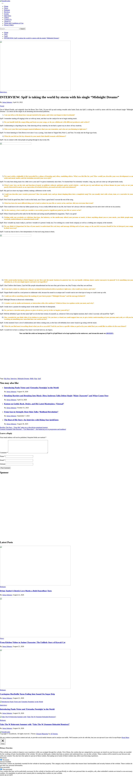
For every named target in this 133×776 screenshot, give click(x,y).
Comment (4, 453)
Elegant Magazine (42, 734)
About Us (7, 21)
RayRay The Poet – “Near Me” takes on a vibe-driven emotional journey (24, 427)
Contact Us (8, 19)
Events (6, 14)
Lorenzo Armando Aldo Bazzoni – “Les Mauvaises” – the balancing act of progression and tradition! (33, 429)
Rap (35, 378)
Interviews (7, 16)
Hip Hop (7, 378)
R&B (31, 378)
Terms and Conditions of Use (13, 23)
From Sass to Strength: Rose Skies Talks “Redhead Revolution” (31, 412)
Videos (6, 17)
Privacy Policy (9, 25)
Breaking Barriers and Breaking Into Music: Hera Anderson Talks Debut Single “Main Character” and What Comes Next (56, 396)
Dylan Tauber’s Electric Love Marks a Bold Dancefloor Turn (26, 591)
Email (2, 460)
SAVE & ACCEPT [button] (6, 775)
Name (2, 456)
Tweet (2, 106)
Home (6, 6)
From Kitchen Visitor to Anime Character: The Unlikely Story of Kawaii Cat (32, 642)
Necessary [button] (3, 758)
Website (2, 464)
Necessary (5, 760)
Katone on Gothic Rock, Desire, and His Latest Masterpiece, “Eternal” (34, 404)
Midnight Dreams (23, 378)
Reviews (7, 12)
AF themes (54, 734)
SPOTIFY (109, 333)
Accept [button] (114, 737)
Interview (14, 378)
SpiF (39, 378)
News (6, 8)
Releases (7, 10)
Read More (125, 737)
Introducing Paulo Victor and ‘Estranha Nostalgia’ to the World (31, 388)
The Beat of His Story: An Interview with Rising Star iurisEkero (31, 420)
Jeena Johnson (7, 102)
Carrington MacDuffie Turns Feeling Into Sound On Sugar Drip (27, 694)
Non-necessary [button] (5, 767)
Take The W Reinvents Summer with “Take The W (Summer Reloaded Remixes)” (35, 724)
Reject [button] (119, 737)
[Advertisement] (15, 507)
